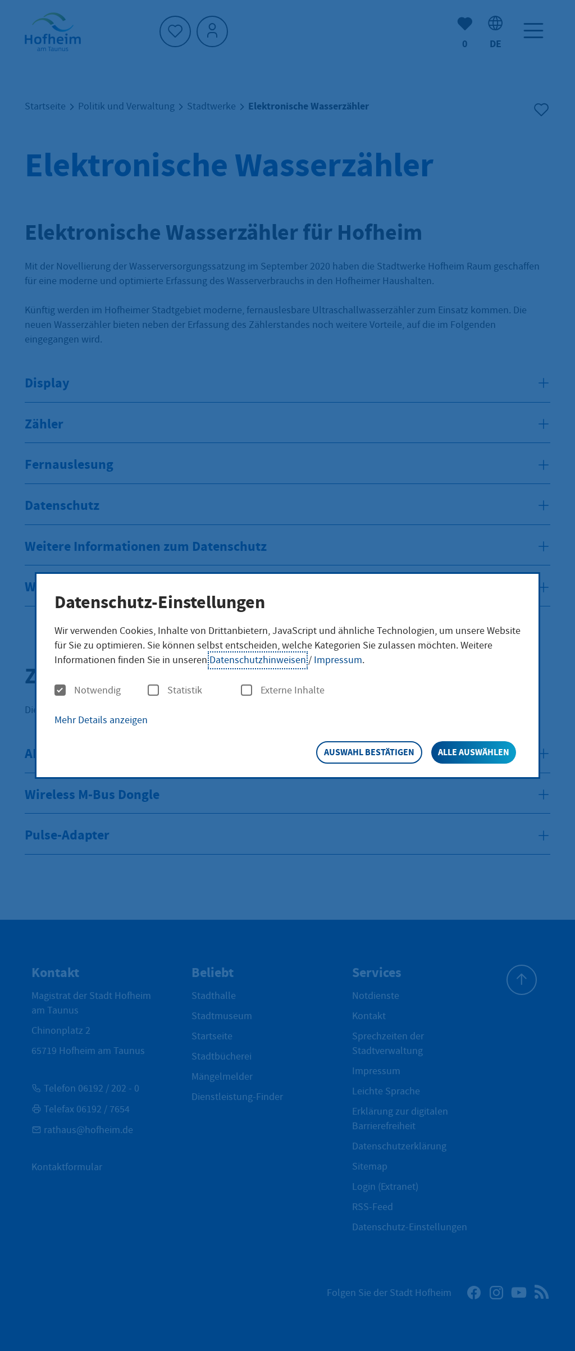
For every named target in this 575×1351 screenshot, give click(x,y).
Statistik (184, 690)
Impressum (338, 660)
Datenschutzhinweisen (257, 660)
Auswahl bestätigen (369, 752)
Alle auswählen (473, 752)
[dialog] (287, 675)
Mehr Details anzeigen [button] (101, 720)
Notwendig (97, 690)
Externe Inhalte (293, 690)
